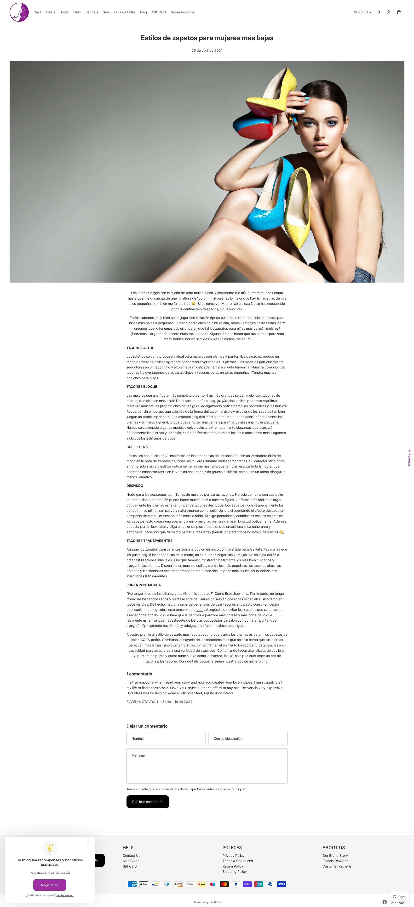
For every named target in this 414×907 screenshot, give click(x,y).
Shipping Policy (235, 871)
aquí (199, 609)
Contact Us (131, 855)
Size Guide (131, 861)
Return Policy (233, 866)
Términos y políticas (207, 902)
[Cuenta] (388, 12)
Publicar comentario (147, 802)
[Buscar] (378, 12)
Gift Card (130, 866)
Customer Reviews (336, 866)
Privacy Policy (234, 855)
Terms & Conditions (238, 861)
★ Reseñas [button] (410, 457)
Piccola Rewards (335, 861)
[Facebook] (385, 902)
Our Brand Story (335, 855)
